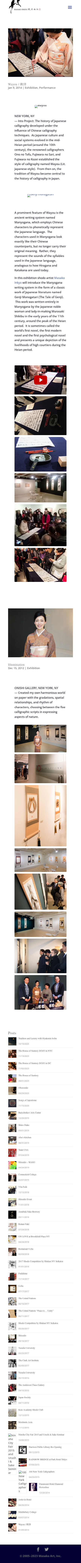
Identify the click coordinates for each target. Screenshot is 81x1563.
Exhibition (31, 87)
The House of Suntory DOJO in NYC (35, 1050)
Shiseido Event (25, 1199)
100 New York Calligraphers (42, 1471)
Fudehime (22, 1273)
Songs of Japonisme (27, 1100)
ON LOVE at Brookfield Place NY (34, 1236)
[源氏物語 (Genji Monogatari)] (40, 380)
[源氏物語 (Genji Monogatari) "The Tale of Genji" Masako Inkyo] (40, 380)
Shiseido (22, 1335)
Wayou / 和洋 (17, 84)
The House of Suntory (28, 1075)
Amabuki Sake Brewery (29, 1211)
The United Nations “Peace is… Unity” (35, 1310)
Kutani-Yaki (23, 1223)
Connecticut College (27, 1174)
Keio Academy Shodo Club (30, 1409)
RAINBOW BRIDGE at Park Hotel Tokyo (48, 1459)
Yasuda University (26, 1347)
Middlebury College (27, 1511)
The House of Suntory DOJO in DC (34, 1063)
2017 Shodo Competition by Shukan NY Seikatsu (40, 1261)
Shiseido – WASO (26, 1162)
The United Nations (27, 1298)
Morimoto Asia (25, 1422)
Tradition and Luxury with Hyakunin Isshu (37, 1038)
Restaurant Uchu (25, 1248)
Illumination (16, 664)
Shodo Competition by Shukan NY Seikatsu (38, 1322)
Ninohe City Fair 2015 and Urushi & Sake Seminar (41, 1434)
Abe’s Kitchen (24, 1137)
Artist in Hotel (24, 1499)
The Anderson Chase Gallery (31, 1384)
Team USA (23, 1149)
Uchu (20, 1285)
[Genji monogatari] (40, 197)
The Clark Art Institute (28, 1360)
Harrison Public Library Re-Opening (45, 1446)
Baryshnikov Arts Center (29, 1112)
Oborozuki (23, 1087)
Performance (47, 87)
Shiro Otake (23, 1124)
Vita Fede (22, 1186)
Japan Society (24, 1397)
